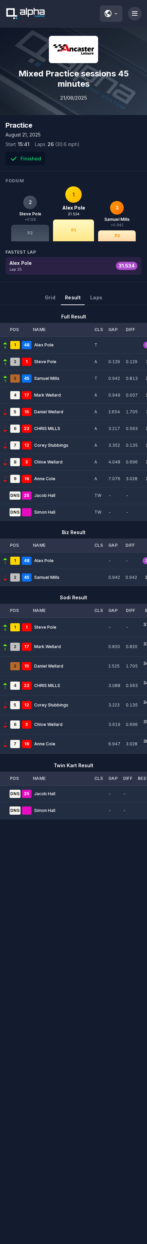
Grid (50, 297)
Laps (96, 297)
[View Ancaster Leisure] (73, 49)
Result (73, 297)
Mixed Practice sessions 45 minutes (73, 79)
